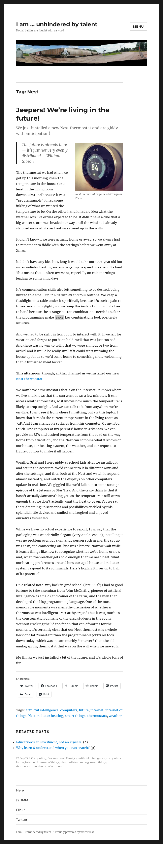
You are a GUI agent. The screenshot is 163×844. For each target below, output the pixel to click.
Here (20, 790)
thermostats (97, 716)
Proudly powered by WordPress (74, 832)
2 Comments (55, 766)
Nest (32, 716)
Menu (138, 26)
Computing (38, 758)
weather (115, 716)
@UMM (22, 800)
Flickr (20, 810)
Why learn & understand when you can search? (53, 748)
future (84, 710)
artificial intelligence (42, 710)
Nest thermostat (29, 379)
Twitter (21, 820)
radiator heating (50, 716)
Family (70, 758)
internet (97, 710)
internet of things (48, 762)
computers (68, 710)
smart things (75, 716)
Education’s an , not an (49, 742)
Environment (56, 758)
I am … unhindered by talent (56, 24)
